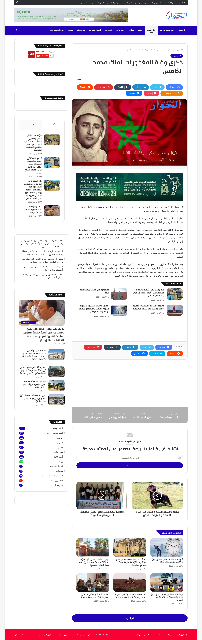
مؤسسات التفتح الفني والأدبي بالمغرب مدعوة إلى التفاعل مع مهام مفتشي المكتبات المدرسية (33, 143)
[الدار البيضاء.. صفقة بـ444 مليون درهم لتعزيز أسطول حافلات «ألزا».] (56, 385)
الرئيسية (182, 30)
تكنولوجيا (108, 30)
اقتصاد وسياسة (95, 30)
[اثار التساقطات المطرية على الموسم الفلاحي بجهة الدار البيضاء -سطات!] (129, 582)
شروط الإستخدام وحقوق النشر (119, 2)
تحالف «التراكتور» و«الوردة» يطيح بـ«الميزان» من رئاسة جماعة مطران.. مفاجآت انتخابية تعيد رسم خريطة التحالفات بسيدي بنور (42, 243)
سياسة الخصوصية (87, 2)
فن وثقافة (81, 30)
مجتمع (70, 30)
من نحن (138, 2)
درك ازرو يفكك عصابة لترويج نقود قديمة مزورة (34, 209)
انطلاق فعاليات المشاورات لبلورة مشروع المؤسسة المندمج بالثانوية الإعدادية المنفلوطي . (93, 309)
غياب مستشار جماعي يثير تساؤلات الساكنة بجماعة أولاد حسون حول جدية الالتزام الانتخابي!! (94, 562)
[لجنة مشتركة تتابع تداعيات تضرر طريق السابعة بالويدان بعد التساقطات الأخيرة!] (166, 582)
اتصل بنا (101, 2)
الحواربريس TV (56, 480)
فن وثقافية (58, 452)
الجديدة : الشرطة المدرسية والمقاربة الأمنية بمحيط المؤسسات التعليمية (148, 307)
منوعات (59, 471)
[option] (167, 415)
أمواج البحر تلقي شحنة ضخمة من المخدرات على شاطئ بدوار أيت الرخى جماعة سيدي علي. (148, 293)
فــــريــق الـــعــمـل (153, 2)
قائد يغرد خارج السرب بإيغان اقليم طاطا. (94, 291)
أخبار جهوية (151, 30)
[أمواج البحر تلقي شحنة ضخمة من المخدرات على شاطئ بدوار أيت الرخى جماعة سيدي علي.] (175, 294)
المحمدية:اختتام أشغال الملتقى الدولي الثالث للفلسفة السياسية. (94, 596)
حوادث (131, 30)
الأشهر (53, 124)
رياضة (140, 30)
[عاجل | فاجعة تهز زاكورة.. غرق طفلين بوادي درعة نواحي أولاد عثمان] (56, 399)
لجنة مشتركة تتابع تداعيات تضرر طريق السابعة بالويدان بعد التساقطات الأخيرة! (167, 597)
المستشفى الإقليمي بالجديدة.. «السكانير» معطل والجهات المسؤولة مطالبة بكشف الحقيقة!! (34, 355)
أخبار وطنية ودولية (167, 30)
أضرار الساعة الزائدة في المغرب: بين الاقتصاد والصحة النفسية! (167, 561)
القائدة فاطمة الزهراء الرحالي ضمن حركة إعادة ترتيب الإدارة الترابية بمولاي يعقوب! (130, 562)
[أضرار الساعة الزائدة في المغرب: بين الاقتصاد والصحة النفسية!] (166, 547)
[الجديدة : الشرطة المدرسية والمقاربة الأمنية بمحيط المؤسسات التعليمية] (175, 310)
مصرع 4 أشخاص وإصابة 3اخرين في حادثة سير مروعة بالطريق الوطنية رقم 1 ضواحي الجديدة (33, 370)
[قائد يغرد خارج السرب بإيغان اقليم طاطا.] (119, 294)
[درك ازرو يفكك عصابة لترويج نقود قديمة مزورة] (52, 210)
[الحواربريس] (176, 15)
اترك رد (130, 618)
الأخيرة (30, 124)
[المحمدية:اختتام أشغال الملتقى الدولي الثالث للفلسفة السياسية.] (92, 582)
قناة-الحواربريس (57, 30)
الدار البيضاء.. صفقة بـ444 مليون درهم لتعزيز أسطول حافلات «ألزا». (34, 384)
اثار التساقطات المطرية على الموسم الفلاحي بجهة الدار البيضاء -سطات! (130, 596)
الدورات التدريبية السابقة (52, 476)
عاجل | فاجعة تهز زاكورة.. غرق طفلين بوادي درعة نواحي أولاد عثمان (33, 398)
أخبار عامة (120, 30)
